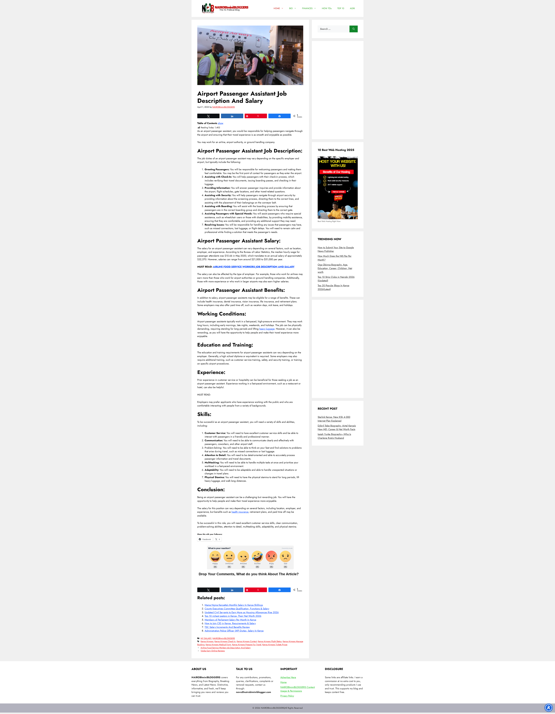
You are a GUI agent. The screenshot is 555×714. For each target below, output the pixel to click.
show (220, 123)
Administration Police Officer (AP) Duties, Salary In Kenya (234, 630)
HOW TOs (327, 8)
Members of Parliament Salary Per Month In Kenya (230, 619)
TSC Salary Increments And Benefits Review (227, 627)
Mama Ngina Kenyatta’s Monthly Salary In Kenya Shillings (234, 605)
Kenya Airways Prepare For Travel (246, 644)
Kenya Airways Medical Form (218, 644)
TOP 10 (340, 8)
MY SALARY (206, 638)
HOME (277, 8)
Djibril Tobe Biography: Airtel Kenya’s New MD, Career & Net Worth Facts (337, 427)
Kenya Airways (207, 641)
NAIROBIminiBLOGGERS (223, 638)
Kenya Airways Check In (225, 641)
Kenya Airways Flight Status (270, 641)
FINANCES (307, 8)
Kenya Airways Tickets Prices (274, 644)
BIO (291, 8)
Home (283, 682)
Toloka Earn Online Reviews (213, 650)
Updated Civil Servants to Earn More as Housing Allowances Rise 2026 (242, 612)
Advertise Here (288, 677)
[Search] (353, 29)
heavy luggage (266, 329)
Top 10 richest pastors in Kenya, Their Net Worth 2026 (233, 616)
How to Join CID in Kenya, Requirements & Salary (230, 623)
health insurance (240, 512)
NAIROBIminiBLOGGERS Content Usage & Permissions (297, 689)
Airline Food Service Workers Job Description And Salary (225, 647)
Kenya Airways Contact (247, 641)
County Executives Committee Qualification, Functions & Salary (237, 608)
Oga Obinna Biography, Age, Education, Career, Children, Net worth (335, 268)
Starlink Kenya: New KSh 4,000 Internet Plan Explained (334, 418)
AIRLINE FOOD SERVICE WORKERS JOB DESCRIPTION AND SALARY (253, 266)
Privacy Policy (287, 696)
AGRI (352, 8)
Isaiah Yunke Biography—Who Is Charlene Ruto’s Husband (334, 436)
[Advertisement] (338, 90)
